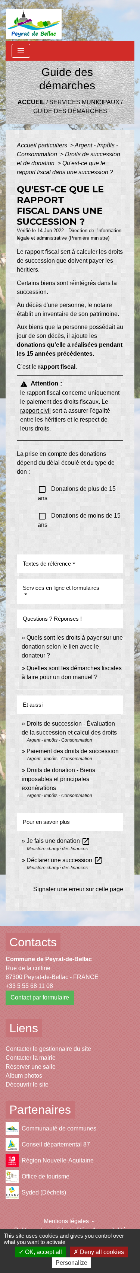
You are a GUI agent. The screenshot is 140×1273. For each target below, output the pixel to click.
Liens (23, 1028)
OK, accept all (43, 1252)
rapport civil (35, 410)
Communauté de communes (59, 1128)
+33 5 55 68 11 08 (29, 986)
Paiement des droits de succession (73, 751)
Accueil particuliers (43, 145)
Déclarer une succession (65, 860)
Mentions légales (66, 1221)
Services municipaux (84, 102)
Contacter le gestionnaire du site (48, 1049)
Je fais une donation (58, 841)
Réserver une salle (31, 1067)
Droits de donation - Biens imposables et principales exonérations (58, 779)
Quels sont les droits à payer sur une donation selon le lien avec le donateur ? (72, 646)
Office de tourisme (45, 1176)
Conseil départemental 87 (56, 1144)
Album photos (24, 1075)
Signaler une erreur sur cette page (78, 889)
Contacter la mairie (31, 1058)
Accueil (31, 102)
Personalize (71, 1263)
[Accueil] (34, 20)
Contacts (33, 942)
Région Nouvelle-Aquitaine (58, 1160)
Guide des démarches (70, 111)
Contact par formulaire (39, 997)
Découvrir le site (27, 1084)
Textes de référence (47, 563)
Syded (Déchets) (44, 1192)
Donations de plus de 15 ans (77, 493)
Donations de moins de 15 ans (79, 520)
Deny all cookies (101, 1252)
